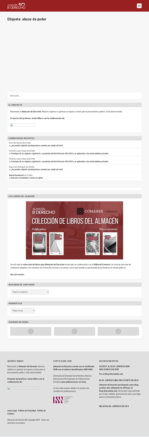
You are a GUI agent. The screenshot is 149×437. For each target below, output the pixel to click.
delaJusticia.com (116, 374)
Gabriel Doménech (16, 175)
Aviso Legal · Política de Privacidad (21, 410)
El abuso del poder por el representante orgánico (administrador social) (48, 63)
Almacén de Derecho (20, 36)
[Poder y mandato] (49, 25)
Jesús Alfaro (17, 68)
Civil (41, 36)
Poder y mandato (19, 31)
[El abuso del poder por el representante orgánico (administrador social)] (48, 57)
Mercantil (58, 68)
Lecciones (50, 68)
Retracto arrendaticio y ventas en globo (27, 178)
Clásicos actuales (49, 36)
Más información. (17, 274)
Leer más (15, 47)
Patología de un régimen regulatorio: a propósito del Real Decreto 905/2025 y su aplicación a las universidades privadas (59, 153)
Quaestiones (61, 36)
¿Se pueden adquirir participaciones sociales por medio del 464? (37, 145)
